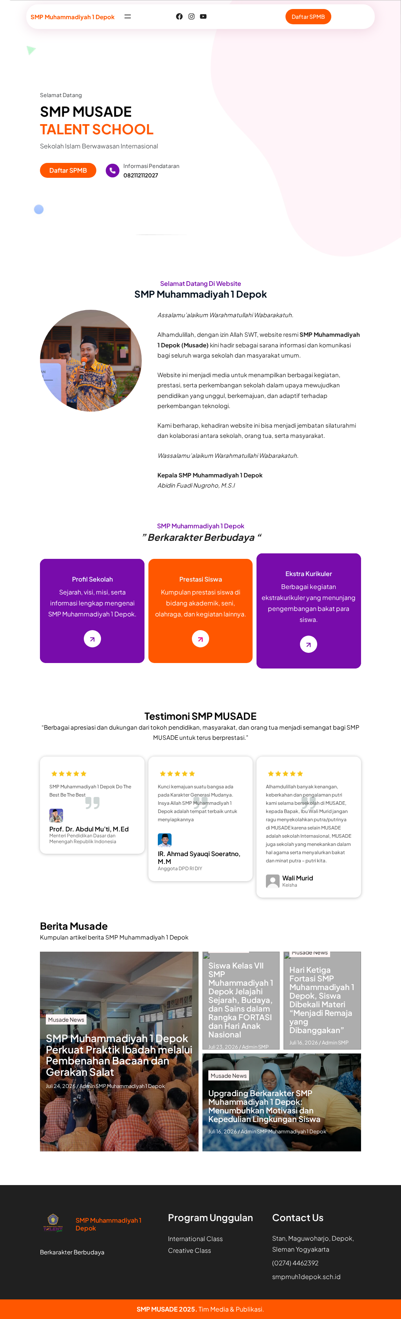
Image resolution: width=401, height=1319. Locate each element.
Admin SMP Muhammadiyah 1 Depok (122, 1086)
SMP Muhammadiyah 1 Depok (73, 16)
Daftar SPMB (308, 16)
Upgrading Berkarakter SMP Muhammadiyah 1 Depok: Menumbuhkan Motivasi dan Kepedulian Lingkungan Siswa (264, 1106)
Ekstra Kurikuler (308, 573)
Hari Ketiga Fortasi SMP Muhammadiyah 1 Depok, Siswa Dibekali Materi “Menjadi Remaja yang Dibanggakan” (321, 999)
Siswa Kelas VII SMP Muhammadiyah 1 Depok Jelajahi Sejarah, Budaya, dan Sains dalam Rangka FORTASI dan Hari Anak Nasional (240, 1000)
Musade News (66, 1019)
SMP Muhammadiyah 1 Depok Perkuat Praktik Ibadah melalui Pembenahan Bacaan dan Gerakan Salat (119, 1055)
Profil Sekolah (92, 579)
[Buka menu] (127, 16)
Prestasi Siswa (200, 579)
